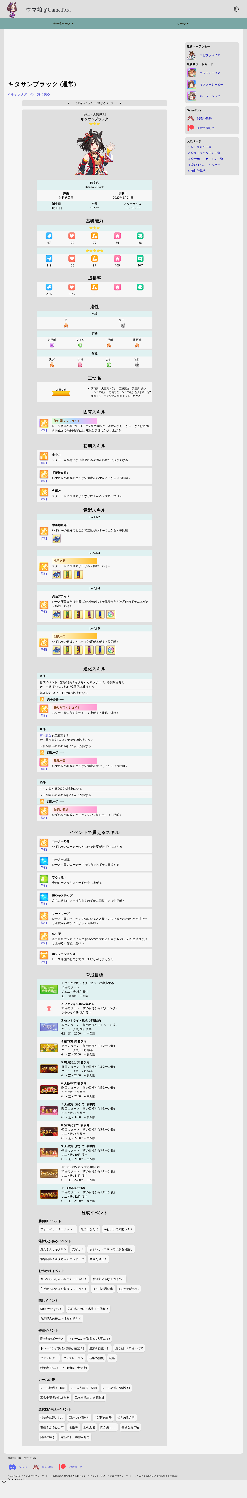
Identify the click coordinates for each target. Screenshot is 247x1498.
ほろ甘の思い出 (103, 1289)
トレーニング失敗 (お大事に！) (89, 1338)
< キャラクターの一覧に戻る (29, 94)
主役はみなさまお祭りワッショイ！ (63, 1289)
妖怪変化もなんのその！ (109, 1279)
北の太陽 (89, 1427)
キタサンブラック (94, 119)
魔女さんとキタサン (53, 1249)
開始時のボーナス (52, 1338)
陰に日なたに (89, 1229)
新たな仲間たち (79, 1418)
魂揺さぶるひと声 (52, 1427)
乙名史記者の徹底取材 (89, 1397)
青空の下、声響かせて (75, 1437)
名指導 (73, 1427)
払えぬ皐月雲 (126, 1418)
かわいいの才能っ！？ (118, 1229)
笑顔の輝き (47, 1437)
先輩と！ (78, 1249)
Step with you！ (51, 1309)
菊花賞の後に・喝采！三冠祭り (87, 1309)
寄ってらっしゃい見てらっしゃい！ (63, 1279)
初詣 (112, 1358)
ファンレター (49, 1358)
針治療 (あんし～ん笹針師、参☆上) (63, 1368)
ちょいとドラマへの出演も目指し (111, 1249)
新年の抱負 (96, 1358)
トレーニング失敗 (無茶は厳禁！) (62, 1348)
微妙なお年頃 (130, 1427)
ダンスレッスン (73, 1358)
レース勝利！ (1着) (52, 1388)
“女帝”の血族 (103, 1418)
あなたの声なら (128, 1289)
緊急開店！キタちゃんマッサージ (62, 1259)
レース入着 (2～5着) (84, 1388)
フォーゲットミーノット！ (57, 1229)
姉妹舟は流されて (52, 1418)
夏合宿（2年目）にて (129, 1348)
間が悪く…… (108, 1427)
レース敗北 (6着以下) (116, 1388)
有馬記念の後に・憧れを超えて (60, 1318)
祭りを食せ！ (98, 1259)
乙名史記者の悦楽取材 (55, 1397)
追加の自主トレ (99, 1348)
